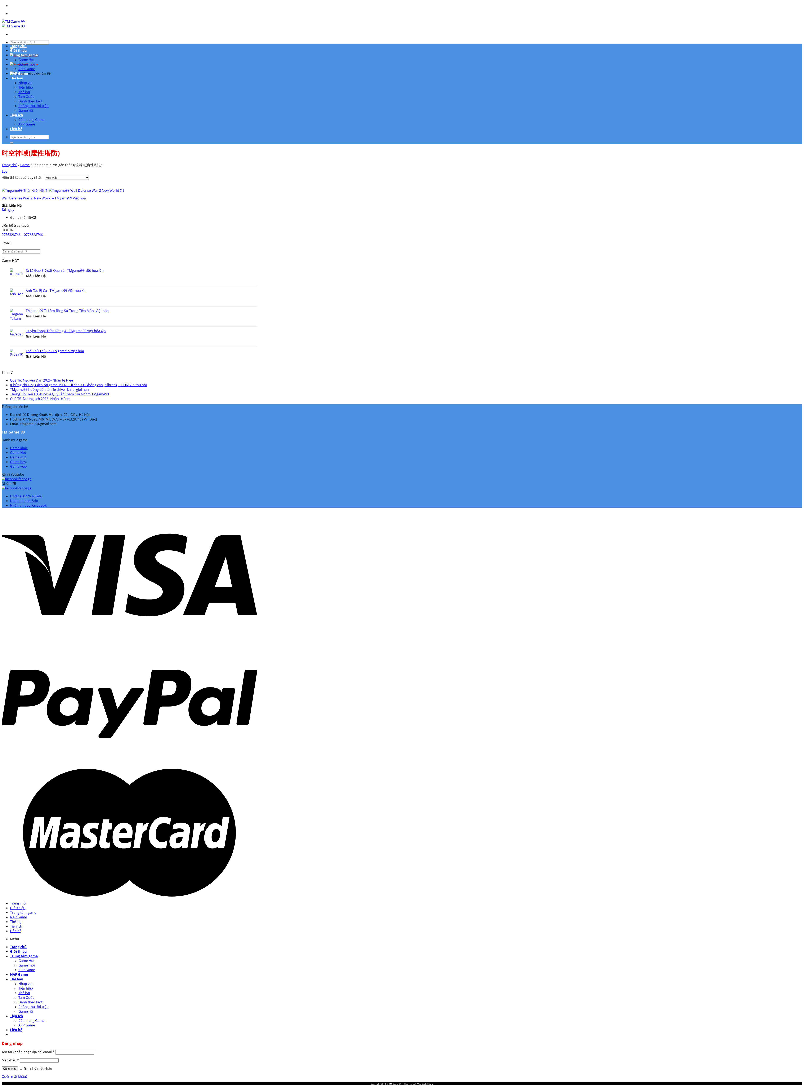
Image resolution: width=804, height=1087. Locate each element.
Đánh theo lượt (30, 101)
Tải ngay (8, 209)
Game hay (18, 461)
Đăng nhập (9, 1068)
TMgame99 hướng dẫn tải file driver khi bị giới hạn (49, 389)
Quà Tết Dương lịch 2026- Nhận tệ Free (40, 398)
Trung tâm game (24, 55)
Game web (18, 466)
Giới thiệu (18, 50)
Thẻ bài (24, 92)
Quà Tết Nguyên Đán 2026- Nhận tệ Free (41, 380)
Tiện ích (16, 115)
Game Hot (26, 59)
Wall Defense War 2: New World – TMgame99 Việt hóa (44, 198)
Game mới (26, 64)
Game (25, 165)
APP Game (26, 69)
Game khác (19, 448)
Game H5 (25, 110)
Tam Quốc (26, 96)
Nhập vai (25, 82)
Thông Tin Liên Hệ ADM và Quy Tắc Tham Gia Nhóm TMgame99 (59, 394)
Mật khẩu (10, 1060)
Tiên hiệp (25, 87)
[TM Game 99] (13, 23)
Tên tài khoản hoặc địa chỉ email (28, 1052)
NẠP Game (19, 73)
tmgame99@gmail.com (31, 243)
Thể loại (16, 78)
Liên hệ (16, 129)
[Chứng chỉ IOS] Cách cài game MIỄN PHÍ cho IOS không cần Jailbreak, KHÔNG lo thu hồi (78, 385)
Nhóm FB (44, 73)
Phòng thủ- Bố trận (33, 106)
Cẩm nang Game (31, 119)
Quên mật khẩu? (14, 1076)
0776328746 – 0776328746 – (23, 234)
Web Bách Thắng (425, 1083)
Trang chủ (18, 46)
